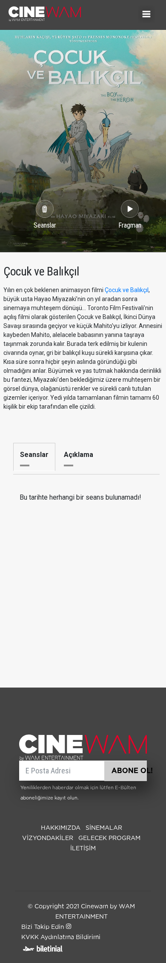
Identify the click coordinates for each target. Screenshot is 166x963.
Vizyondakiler (47, 838)
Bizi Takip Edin (43, 927)
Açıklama (78, 455)
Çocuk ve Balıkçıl (127, 290)
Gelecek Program (109, 838)
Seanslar (34, 455)
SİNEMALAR (104, 828)
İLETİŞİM (83, 848)
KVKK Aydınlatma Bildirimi (60, 937)
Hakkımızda (60, 828)
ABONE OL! (129, 770)
